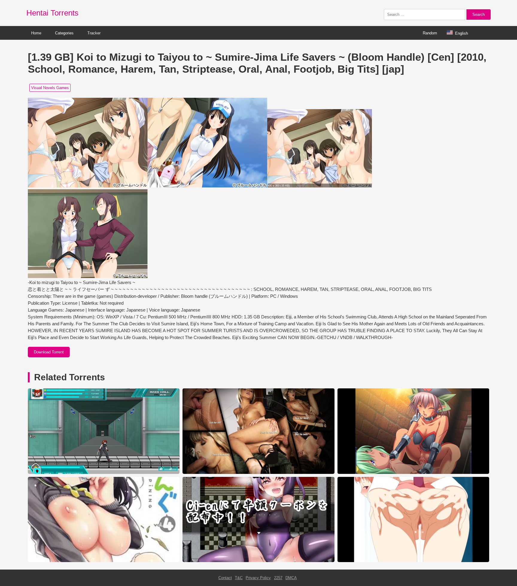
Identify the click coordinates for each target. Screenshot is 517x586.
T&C (239, 578)
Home (36, 33)
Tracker (94, 33)
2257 (278, 578)
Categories (64, 33)
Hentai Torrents (52, 13)
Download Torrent (49, 352)
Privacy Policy (258, 578)
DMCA (291, 578)
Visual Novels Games (50, 88)
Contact (225, 578)
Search (478, 14)
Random (430, 33)
